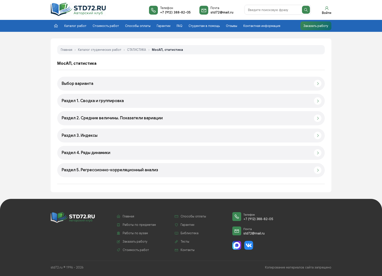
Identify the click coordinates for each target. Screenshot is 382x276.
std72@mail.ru (221, 12)
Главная (66, 50)
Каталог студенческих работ (99, 50)
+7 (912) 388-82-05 (175, 12)
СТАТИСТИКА (136, 50)
